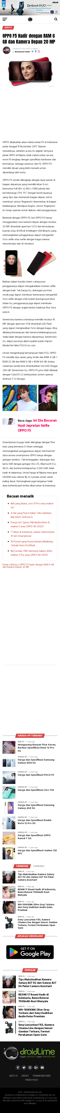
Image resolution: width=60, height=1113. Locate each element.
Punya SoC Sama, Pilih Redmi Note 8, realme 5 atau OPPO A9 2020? (30, 525)
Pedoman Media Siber (42, 1075)
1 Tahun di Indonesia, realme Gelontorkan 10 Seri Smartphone (33, 534)
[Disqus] (30, 618)
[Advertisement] (30, 113)
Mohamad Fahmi (22, 51)
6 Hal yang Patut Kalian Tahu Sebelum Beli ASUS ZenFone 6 (31, 515)
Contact (25, 1075)
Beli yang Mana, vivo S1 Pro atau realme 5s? (32, 506)
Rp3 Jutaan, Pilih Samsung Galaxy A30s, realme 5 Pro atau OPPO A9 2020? (32, 553)
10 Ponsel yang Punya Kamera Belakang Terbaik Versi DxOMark (32, 544)
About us (13, 1075)
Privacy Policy (31, 1079)
